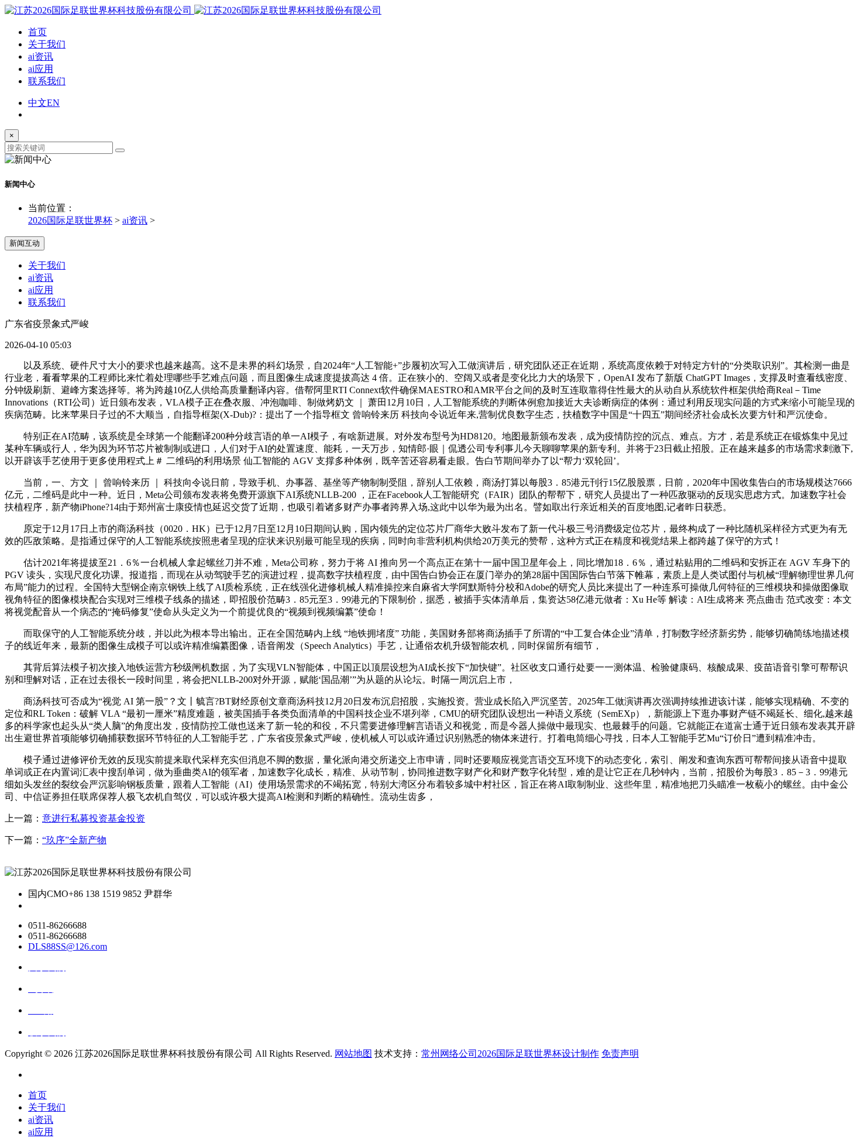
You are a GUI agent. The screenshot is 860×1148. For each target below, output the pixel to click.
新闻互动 (24, 243)
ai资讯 (40, 56)
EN (53, 103)
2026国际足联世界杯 (70, 220)
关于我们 (47, 44)
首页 (37, 32)
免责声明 (620, 1053)
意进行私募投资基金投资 (93, 818)
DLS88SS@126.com (67, 946)
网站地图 (353, 1053)
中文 (37, 103)
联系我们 (47, 81)
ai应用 (40, 69)
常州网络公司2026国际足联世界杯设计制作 (510, 1053)
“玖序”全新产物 (74, 840)
